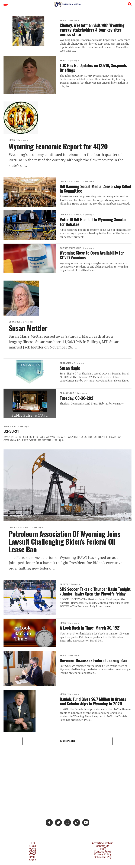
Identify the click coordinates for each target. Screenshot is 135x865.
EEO (32, 843)
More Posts (67, 741)
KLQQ (32, 846)
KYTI (32, 857)
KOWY (32, 848)
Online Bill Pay (103, 857)
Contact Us (102, 846)
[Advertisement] (67, 776)
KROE (32, 851)
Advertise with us (102, 843)
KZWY (32, 860)
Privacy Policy (102, 854)
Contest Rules (102, 851)
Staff (103, 848)
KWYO (32, 854)
